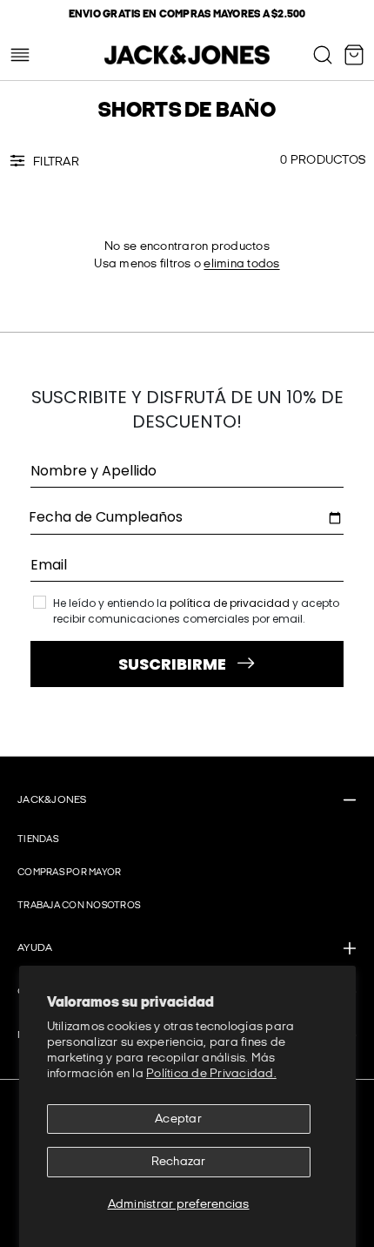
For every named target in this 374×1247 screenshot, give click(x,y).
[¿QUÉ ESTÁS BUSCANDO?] (322, 55)
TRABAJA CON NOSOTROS (78, 905)
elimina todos (241, 263)
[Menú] (20, 55)
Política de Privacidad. (211, 1073)
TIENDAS (37, 839)
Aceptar (178, 1118)
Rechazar (178, 1161)
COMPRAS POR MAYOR (69, 872)
